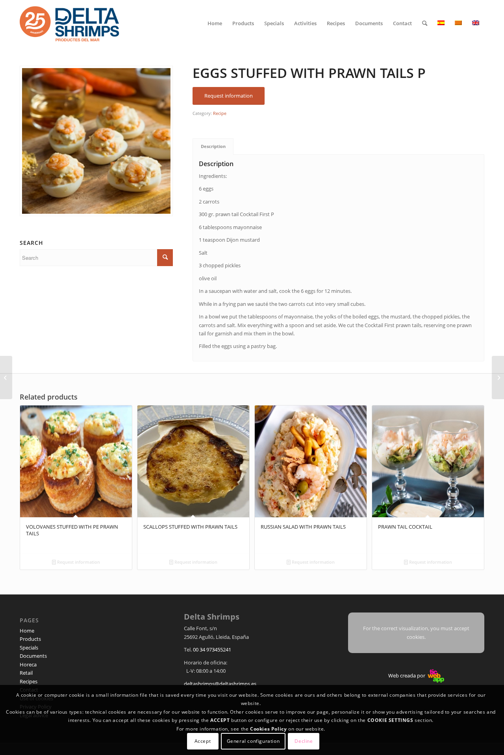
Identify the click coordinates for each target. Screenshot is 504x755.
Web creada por (407, 675)
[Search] (424, 23)
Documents (33, 655)
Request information (78, 562)
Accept (203, 741)
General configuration (253, 741)
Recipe (219, 113)
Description (213, 146)
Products (30, 638)
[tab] (213, 146)
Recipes (28, 681)
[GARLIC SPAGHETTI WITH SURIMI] (6, 377)
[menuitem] (214, 23)
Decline (304, 741)
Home (27, 630)
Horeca (28, 664)
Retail (26, 672)
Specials (29, 647)
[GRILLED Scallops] (498, 377)
